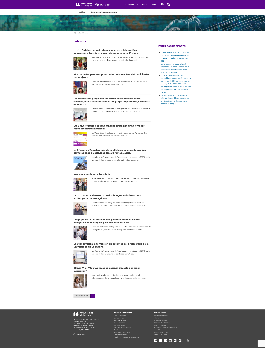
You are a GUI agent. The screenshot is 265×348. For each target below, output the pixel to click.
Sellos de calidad (160, 325)
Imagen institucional (161, 332)
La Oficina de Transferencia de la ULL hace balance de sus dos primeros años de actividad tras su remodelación (109, 152)
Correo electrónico (120, 316)
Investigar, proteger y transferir (91, 174)
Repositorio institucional (122, 332)
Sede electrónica (119, 323)
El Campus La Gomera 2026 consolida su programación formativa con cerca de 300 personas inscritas (176, 78)
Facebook (156, 340)
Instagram (166, 340)
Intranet (153, 4)
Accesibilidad (158, 330)
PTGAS (144, 4)
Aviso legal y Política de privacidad (165, 327)
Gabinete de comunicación (104, 12)
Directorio (117, 330)
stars (89, 341)
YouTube (171, 340)
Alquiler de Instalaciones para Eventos (127, 337)
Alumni (156, 318)
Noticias (82, 12)
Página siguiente (82, 296)
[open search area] (168, 4)
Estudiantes (129, 4)
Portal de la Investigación (122, 327)
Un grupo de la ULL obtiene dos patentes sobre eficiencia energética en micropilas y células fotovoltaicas (106, 221)
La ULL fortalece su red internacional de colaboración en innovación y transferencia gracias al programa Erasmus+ (106, 52)
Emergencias (80, 334)
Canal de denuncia (160, 335)
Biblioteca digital (119, 325)
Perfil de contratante (161, 316)
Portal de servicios (120, 320)
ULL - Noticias (83, 33)
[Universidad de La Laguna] (103, 4)
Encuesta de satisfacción (162, 323)
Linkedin (176, 340)
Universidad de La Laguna (83, 314)
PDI (138, 4)
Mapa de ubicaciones (121, 335)
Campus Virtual (119, 318)
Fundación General (160, 320)
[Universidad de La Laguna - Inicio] (85, 4)
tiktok (181, 340)
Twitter (161, 340)
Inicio (75, 32)
